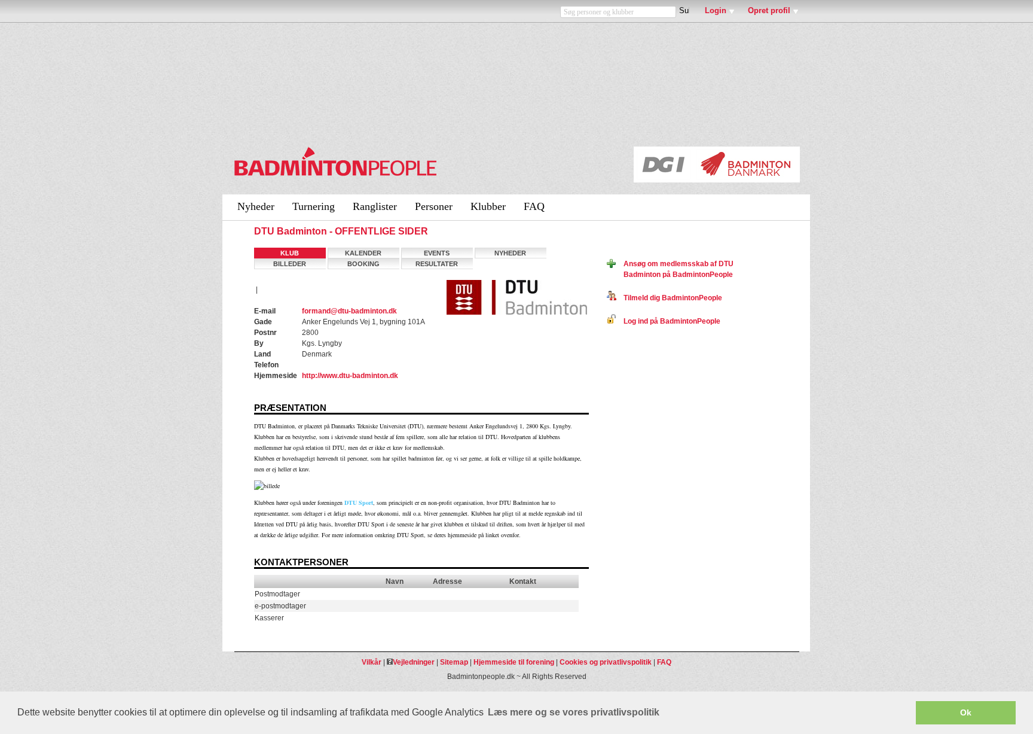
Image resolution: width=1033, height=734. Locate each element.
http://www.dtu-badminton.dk (350, 375)
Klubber (488, 206)
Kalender (363, 253)
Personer (434, 206)
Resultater (436, 263)
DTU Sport (358, 502)
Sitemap (454, 662)
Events (437, 253)
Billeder (289, 263)
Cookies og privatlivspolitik (606, 662)
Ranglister (375, 206)
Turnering (313, 206)
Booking (363, 263)
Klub (289, 253)
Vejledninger (414, 662)
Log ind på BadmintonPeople (668, 321)
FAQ (534, 206)
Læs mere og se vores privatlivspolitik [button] (573, 712)
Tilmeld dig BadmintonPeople (669, 298)
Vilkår (371, 662)
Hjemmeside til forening (513, 662)
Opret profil (769, 10)
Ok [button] (965, 712)
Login (715, 10)
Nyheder (255, 206)
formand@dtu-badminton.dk (349, 311)
